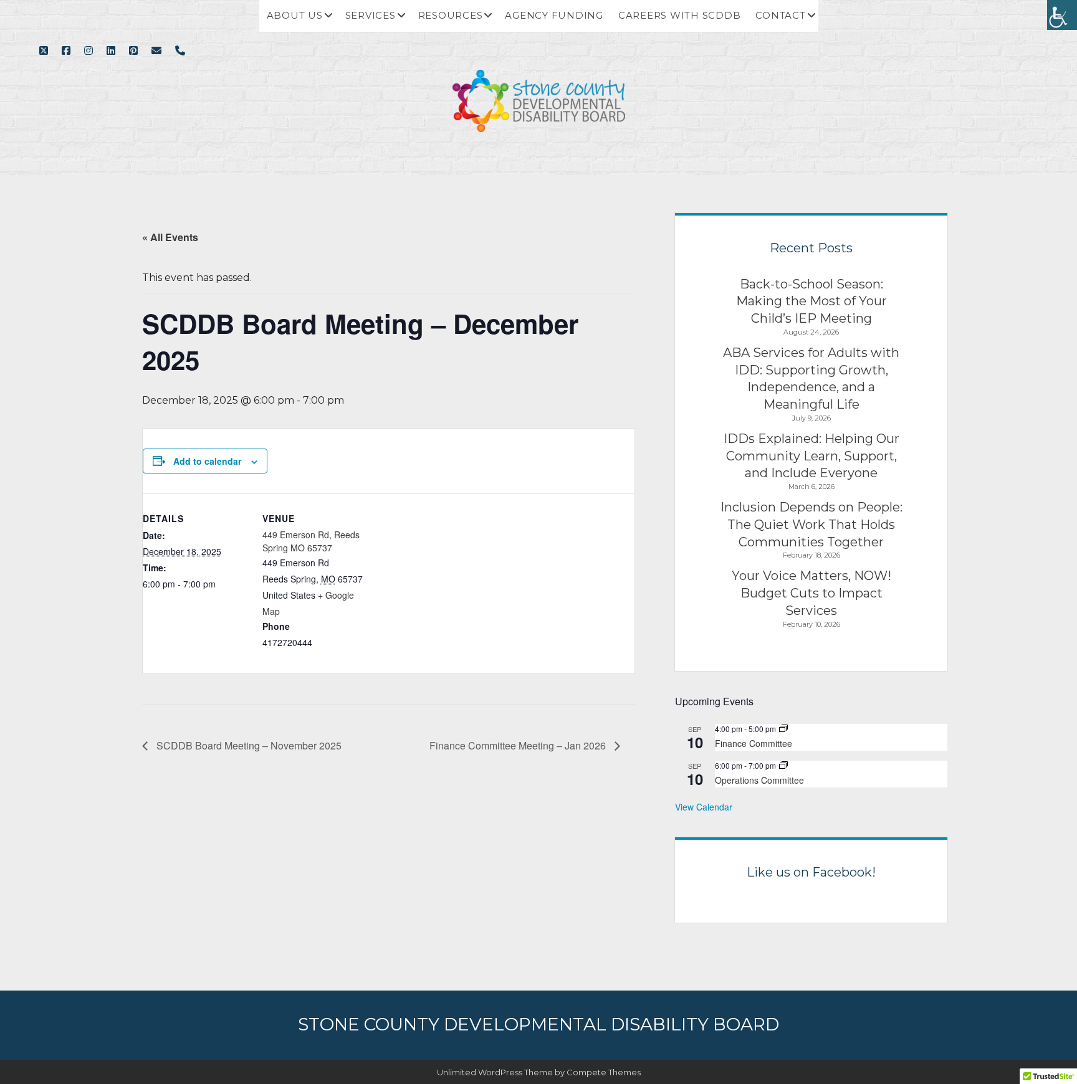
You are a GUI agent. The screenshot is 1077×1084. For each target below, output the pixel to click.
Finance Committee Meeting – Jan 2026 (518, 745)
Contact (780, 15)
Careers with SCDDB (679, 15)
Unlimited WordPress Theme (495, 1072)
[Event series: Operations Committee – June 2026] (783, 765)
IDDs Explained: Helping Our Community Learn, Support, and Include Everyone (811, 455)
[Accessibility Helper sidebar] (1062, 15)
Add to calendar (207, 461)
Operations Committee (759, 780)
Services (370, 15)
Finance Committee (753, 743)
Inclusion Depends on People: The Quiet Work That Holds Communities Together (811, 524)
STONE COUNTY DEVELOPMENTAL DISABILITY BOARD (538, 1024)
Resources (450, 15)
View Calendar (703, 807)
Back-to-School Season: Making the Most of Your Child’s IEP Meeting (811, 301)
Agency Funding (554, 15)
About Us (295, 15)
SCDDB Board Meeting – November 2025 (248, 745)
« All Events (170, 237)
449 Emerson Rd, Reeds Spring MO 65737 (311, 541)
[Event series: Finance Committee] (783, 728)
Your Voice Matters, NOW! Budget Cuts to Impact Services (811, 592)
